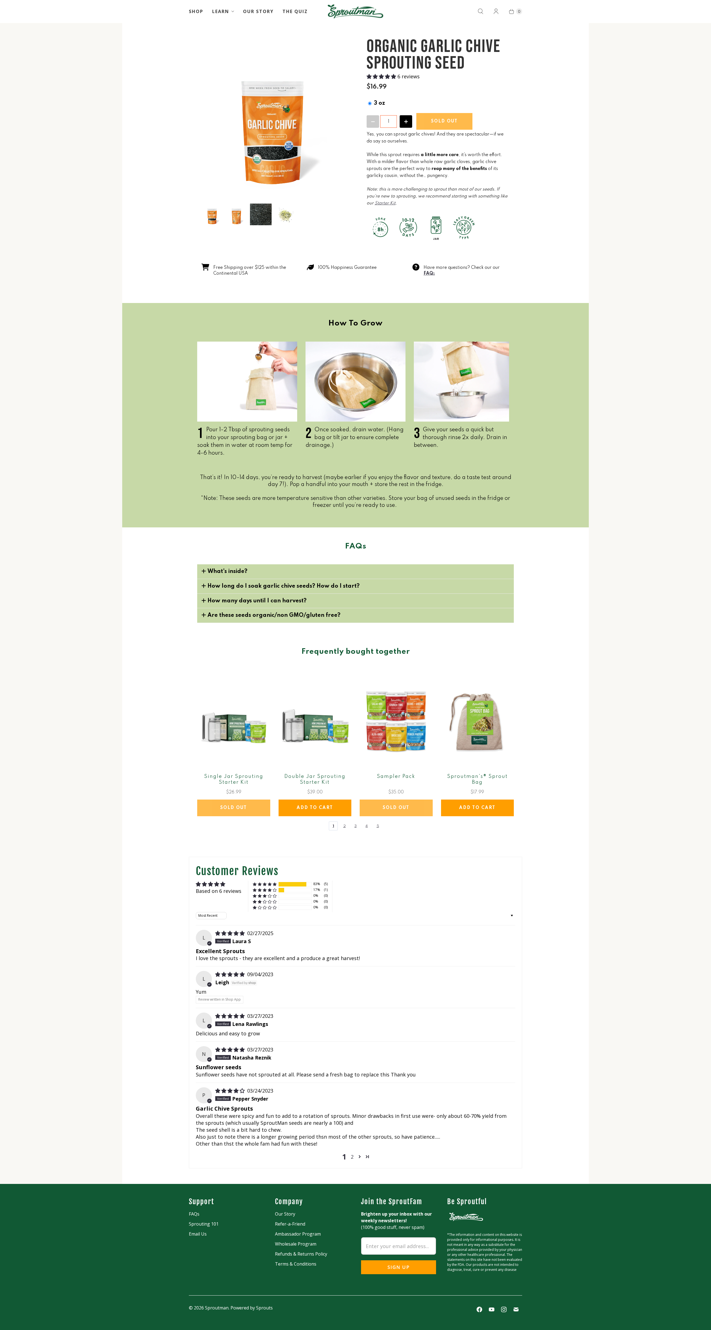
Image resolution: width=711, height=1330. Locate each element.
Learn (220, 11)
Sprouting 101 (204, 1224)
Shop (196, 11)
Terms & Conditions (295, 1264)
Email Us (198, 1234)
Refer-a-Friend (290, 1224)
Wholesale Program (295, 1244)
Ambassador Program (298, 1234)
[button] (382, 76)
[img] (230, 933)
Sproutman (217, 1308)
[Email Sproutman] (516, 1309)
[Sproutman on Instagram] (504, 1309)
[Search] (480, 11)
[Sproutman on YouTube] (491, 1309)
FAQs (194, 1214)
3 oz (379, 103)
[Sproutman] (355, 11)
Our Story (258, 11)
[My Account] (496, 11)
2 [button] (352, 1156)
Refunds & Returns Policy (301, 1254)
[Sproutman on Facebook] (479, 1309)
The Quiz (295, 11)
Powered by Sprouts (252, 1308)
